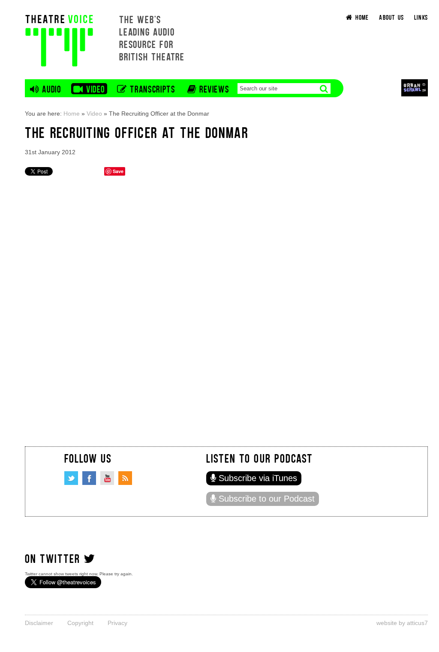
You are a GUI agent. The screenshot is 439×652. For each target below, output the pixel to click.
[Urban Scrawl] (414, 87)
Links (421, 17)
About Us (391, 17)
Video (94, 113)
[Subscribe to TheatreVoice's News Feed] (125, 478)
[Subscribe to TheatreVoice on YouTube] (107, 478)
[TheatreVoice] (59, 39)
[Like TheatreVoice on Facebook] (89, 478)
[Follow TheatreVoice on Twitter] (71, 478)
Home (71, 113)
